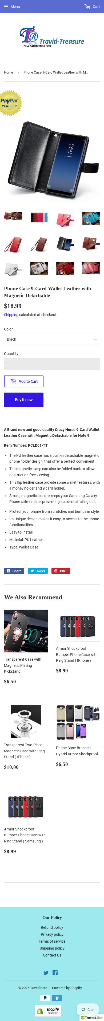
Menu (15, 7)
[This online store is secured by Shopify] (48, 1015)
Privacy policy (52, 934)
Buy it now (24, 399)
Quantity (11, 354)
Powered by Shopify (67, 988)
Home (8, 72)
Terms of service (52, 941)
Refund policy (52, 927)
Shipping (11, 315)
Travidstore (38, 988)
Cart (96, 7)
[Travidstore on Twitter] (46, 973)
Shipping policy (52, 948)
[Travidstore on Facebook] (55, 973)
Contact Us (52, 955)
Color (8, 329)
